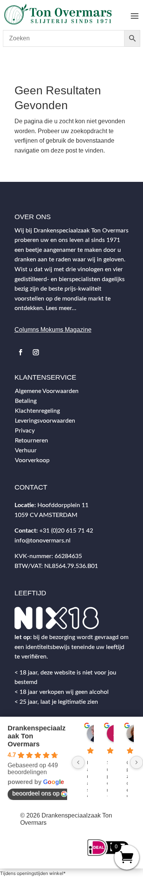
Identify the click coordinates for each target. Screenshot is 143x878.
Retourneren (31, 440)
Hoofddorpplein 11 (62, 505)
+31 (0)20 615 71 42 (66, 531)
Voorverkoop (32, 460)
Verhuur (26, 450)
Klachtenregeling (37, 411)
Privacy (25, 431)
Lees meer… (61, 308)
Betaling (26, 401)
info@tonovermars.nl (42, 541)
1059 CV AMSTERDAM (45, 515)
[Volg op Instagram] (36, 352)
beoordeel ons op (35, 793)
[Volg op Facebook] (20, 352)
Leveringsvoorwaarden (45, 421)
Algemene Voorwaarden (47, 391)
